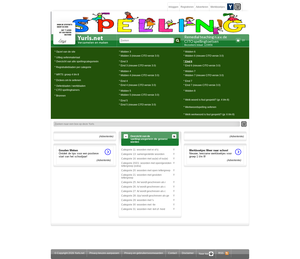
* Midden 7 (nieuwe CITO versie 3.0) (203, 75)
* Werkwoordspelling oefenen (199, 107)
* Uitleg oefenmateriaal (67, 57)
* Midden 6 (189, 51)
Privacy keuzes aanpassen (104, 253)
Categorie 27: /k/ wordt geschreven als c (143, 191)
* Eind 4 (123, 81)
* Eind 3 (123, 61)
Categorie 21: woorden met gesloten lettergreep (141, 176)
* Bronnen (60, 95)
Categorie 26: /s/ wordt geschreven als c (143, 186)
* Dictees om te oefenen (67, 80)
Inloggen (173, 6)
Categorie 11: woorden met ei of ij (139, 149)
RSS (221, 253)
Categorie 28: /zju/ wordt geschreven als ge (145, 195)
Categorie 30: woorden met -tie (138, 204)
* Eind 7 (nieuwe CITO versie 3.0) (201, 85)
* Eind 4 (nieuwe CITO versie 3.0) (137, 85)
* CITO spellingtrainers (67, 90)
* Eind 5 (123, 100)
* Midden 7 (189, 71)
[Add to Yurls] (230, 6)
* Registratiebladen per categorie (72, 67)
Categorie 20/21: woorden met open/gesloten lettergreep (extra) (146, 164)
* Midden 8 (189, 90)
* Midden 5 (125, 90)
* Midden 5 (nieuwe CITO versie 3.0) (139, 94)
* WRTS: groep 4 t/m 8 (66, 74)
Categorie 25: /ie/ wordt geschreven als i (143, 182)
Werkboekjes (217, 6)
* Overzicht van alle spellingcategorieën (76, 61)
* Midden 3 (125, 51)
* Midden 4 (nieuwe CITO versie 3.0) (139, 75)
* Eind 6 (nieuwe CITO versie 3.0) (201, 65)
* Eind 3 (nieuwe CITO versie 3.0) (137, 65)
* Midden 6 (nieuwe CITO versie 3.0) (203, 55)
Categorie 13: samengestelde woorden (142, 154)
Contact (172, 253)
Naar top (204, 253)
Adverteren (202, 6)
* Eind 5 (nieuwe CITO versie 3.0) (137, 104)
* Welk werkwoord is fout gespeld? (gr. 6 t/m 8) (208, 114)
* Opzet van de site (64, 51)
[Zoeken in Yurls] (177, 40)
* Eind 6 (187, 61)
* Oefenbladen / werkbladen (70, 86)
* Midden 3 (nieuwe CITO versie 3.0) (139, 55)
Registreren (187, 6)
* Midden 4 (125, 71)
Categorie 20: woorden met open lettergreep (145, 170)
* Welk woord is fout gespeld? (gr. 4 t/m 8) (206, 99)
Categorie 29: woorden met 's (137, 200)
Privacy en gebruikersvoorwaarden (143, 253)
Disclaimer (188, 253)
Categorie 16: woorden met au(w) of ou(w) (144, 158)
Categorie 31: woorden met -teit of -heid (143, 209)
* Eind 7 (187, 81)
